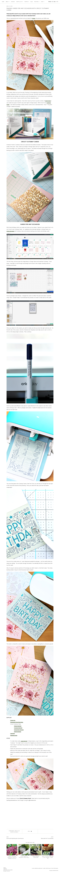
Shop (42, 1)
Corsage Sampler (18, 727)
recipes (26, 1)
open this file (24, 741)
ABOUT (5, 867)
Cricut (16, 830)
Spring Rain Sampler (19, 729)
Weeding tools (13, 735)
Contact (13, 1)
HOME (3, 1)
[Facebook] (54, 1)
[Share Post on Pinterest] (31, 831)
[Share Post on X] (29, 831)
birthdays (12, 830)
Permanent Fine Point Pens (16, 722)
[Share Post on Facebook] (28, 831)
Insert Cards (48, 100)
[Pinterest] (50, 1)
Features (36, 1)
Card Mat (12, 733)
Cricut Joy (12, 720)
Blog (32, 1)
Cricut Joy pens (10, 231)
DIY (19, 830)
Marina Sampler (17, 726)
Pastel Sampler (17, 731)
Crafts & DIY (19, 1)
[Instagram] (52, 1)
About (7, 1)
